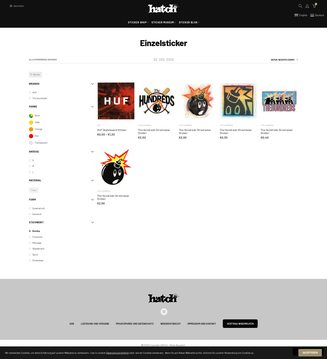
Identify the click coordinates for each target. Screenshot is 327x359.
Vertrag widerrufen (240, 323)
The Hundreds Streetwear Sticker (154, 131)
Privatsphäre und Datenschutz (135, 323)
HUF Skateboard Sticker (112, 129)
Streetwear (38, 260)
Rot (37, 135)
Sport (35, 254)
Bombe (36, 74)
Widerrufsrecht (170, 323)
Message (36, 242)
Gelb (37, 122)
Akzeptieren (310, 352)
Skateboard (38, 248)
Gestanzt (37, 214)
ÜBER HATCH (18, 6)
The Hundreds (144, 125)
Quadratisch (38, 208)
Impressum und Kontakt (202, 323)
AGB (71, 323)
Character (37, 236)
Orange (38, 129)
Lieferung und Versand (95, 323)
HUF (99, 125)
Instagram (164, 311)
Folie (33, 190)
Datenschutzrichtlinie (117, 352)
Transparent (41, 142)
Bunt (37, 115)
